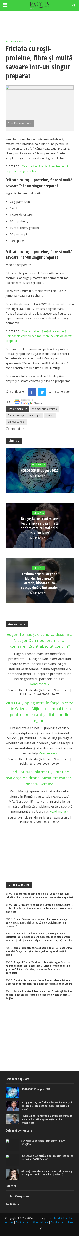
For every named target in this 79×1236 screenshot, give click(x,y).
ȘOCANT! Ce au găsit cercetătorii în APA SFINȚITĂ (43, 1142)
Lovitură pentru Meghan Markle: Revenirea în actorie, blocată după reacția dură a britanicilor (39, 581)
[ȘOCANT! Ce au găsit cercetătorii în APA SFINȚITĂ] (13, 1145)
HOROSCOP (38, 464)
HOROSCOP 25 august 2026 (39, 470)
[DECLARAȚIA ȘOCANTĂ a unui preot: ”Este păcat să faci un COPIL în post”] (13, 1160)
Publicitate (12, 1204)
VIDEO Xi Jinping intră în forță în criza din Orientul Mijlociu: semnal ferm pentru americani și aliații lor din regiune (39, 711)
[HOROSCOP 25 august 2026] (13, 1092)
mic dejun (35, 415)
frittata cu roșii (16, 415)
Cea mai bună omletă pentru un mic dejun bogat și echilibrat (37, 168)
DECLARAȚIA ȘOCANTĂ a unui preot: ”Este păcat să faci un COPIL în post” (47, 1157)
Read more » (39, 684)
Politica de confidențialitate (32, 1222)
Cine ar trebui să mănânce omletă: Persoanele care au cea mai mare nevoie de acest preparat (39, 336)
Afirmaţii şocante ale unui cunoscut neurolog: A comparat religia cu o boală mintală (47, 1172)
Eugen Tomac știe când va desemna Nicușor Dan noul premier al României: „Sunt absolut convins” (40, 640)
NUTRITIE (11, 41)
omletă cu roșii (16, 421)
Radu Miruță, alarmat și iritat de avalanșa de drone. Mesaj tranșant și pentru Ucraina (39, 777)
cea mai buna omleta (44, 409)
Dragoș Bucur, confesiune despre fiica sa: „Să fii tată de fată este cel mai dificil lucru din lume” (39, 526)
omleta (50, 415)
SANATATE (25, 41)
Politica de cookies (62, 1222)
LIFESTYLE (38, 513)
